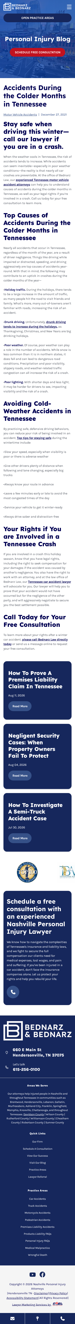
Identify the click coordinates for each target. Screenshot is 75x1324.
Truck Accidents (37, 1205)
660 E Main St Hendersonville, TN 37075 (38, 1052)
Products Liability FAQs (37, 1233)
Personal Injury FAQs (37, 1240)
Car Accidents (37, 1198)
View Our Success (37, 1155)
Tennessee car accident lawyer (49, 582)
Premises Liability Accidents (37, 1227)
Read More (20, 706)
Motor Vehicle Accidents (20, 114)
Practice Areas (37, 1169)
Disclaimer (41, 1293)
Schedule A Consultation (37, 1148)
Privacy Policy (58, 1293)
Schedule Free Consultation (37, 52)
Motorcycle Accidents (37, 1212)
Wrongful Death (37, 1255)
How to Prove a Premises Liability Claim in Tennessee (35, 680)
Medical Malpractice (37, 1248)
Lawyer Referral (37, 1176)
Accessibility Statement (22, 1298)
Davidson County (33, 1114)
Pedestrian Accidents (37, 1220)
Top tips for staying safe (34, 438)
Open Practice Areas (37, 18)
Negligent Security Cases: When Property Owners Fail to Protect (34, 745)
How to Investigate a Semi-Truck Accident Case (35, 812)
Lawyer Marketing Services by (32, 1304)
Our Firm (37, 1141)
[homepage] (37, 1031)
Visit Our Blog (37, 1162)
